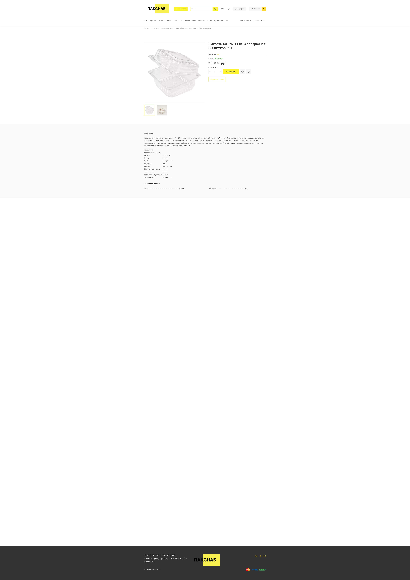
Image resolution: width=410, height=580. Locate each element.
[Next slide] (201, 72)
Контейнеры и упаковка (163, 28)
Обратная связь (219, 21)
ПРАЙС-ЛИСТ (177, 21)
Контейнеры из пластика (186, 28)
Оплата (168, 21)
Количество (212, 67)
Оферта (209, 21)
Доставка (161, 21)
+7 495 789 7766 (245, 21)
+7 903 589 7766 (260, 21)
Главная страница (150, 21)
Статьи (194, 21)
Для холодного (205, 28)
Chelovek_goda (154, 569)
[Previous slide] (147, 72)
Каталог (183, 9)
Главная (147, 28)
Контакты (201, 21)
